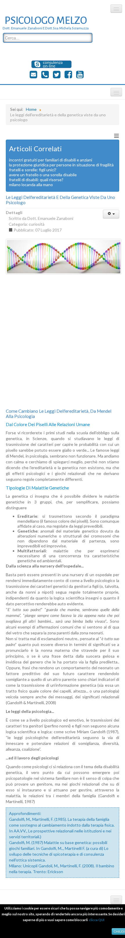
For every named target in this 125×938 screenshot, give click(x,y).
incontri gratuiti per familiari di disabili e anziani (50, 159)
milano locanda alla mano (31, 184)
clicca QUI (96, 920)
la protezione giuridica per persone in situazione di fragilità (61, 164)
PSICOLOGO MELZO (46, 20)
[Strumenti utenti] (111, 214)
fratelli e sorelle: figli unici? (32, 169)
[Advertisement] (62, 341)
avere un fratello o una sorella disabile (43, 174)
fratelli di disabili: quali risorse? (36, 179)
